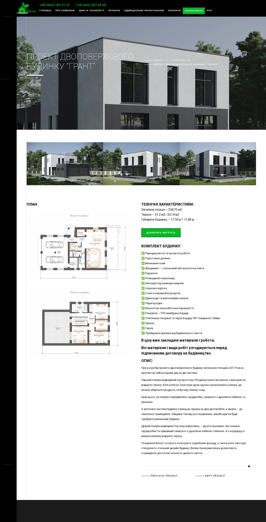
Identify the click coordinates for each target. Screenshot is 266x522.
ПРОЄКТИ (114, 10)
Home (158, 60)
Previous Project (164, 476)
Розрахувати (194, 10)
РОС (209, 10)
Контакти (174, 10)
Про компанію (65, 10)
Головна (45, 10)
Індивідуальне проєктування (144, 10)
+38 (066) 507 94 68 (91, 5)
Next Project (215, 476)
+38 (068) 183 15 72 (54, 5)
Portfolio (182, 60)
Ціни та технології (91, 10)
